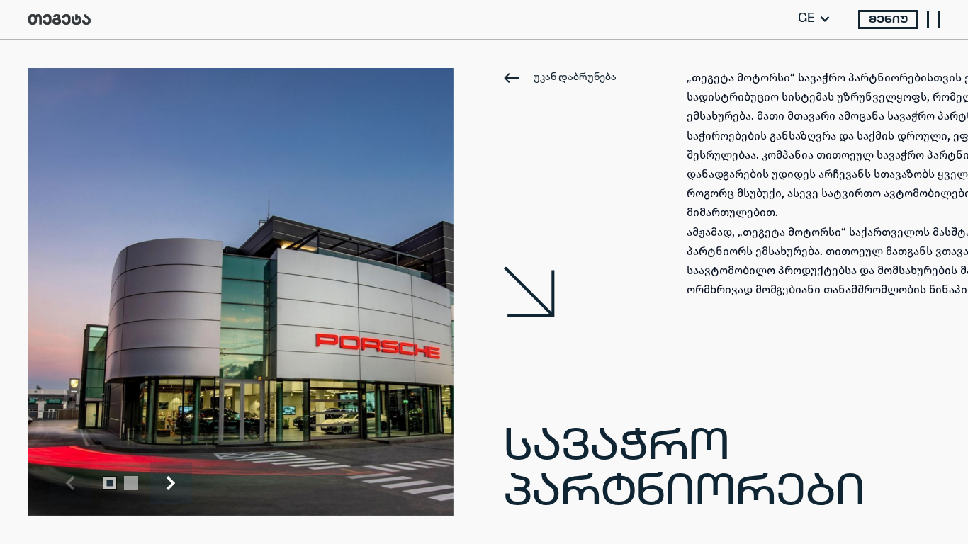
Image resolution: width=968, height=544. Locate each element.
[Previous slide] (70, 483)
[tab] (110, 483)
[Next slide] (171, 483)
